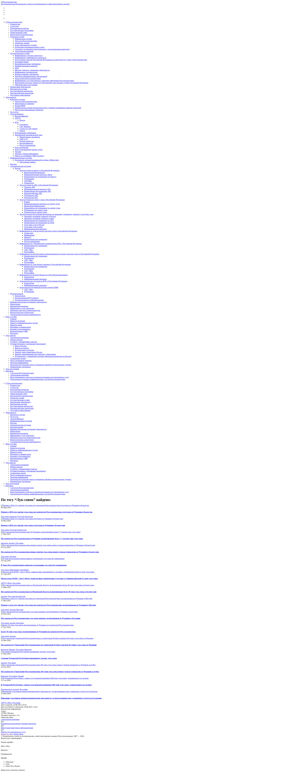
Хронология (29, 183)
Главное (13, 319)
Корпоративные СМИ (19, 331)
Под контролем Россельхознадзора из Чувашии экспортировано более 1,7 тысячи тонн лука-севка (42, 539)
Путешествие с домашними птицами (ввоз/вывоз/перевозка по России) (43, 356)
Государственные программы (21, 30)
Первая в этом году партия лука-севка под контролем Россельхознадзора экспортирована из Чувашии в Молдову (48, 605)
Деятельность (11, 97)
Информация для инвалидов (26, 72)
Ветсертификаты (21, 116)
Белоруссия (21, 530)
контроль (13, 517)
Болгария (20, 623)
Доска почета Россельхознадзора (28, 79)
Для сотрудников (12, 369)
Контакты (14, 333)
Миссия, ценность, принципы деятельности (32, 70)
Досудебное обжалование (20, 95)
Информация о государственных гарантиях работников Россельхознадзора (44, 81)
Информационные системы (21, 158)
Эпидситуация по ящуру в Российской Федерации (39, 170)
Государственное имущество (21, 91)
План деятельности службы (26, 45)
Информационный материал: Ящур (38, 175)
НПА (17, 68)
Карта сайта (18, 734)
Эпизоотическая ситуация (20, 166)
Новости (27, 237)
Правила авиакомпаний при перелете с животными (35, 354)
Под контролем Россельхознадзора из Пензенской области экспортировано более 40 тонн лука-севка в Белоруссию (48, 592)
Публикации (29, 179)
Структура (14, 26)
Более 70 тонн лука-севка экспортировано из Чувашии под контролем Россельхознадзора (38, 632)
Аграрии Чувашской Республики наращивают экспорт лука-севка (29, 658)
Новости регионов (17, 321)
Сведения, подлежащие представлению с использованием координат (42, 49)
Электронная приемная (24, 51)
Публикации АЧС (31, 195)
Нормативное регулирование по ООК (39, 223)
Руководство (15, 24)
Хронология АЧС (31, 198)
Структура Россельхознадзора (22, 373)
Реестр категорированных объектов (29, 110)
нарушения (24, 570)
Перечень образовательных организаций (31, 76)
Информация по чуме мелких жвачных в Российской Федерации (45, 264)
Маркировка (14, 570)
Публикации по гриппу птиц (35, 210)
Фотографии (29, 252)
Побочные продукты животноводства (25, 310)
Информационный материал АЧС (37, 189)
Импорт (12, 650)
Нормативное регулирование (35, 239)
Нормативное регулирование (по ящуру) (40, 177)
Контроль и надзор (17, 99)
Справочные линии (18, 358)
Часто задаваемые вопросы (21, 361)
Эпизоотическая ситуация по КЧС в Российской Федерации (43, 281)
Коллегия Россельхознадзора (21, 35)
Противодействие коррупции (22, 93)
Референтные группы (23, 39)
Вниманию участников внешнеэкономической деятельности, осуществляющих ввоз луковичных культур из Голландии (51, 698)
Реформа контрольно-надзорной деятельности (28, 302)
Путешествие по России (24, 350)
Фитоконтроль (6, 689)
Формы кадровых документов (27, 74)
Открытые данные (22, 43)
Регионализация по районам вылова (29, 300)
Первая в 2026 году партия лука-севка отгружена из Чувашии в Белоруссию (33, 525)
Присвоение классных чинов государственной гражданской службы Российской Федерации (51, 83)
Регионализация (16, 294)
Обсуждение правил (27, 162)
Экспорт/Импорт (17, 114)
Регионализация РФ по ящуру (27, 298)
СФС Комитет (25, 127)
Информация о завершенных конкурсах (30, 58)
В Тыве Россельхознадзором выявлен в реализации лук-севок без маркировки (33, 565)
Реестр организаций (27, 145)
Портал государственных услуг (13, 732)
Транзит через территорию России (28, 352)
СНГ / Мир (28, 250)
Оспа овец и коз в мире (33, 227)
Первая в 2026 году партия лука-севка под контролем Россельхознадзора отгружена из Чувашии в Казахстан (46, 512)
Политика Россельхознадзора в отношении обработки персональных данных (40, 365)
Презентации (20, 296)
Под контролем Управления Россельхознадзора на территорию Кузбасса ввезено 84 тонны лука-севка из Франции (49, 645)
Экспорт (13, 556)
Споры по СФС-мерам (28, 129)
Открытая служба (17, 37)
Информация (29, 235)
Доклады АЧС (29, 187)
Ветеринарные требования (25, 133)
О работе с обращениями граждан (23, 342)
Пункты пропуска (26, 141)
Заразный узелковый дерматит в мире (39, 218)
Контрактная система (18, 89)
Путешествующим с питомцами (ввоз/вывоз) (28, 344)
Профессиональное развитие (26, 66)
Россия (17, 168)
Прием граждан (16, 340)
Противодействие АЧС (33, 193)
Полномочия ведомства (19, 28)
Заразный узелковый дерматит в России (40, 216)
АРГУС (18, 118)
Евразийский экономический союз (28, 135)
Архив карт (28, 233)
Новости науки (16, 325)
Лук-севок (5, 517)
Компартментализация (19, 306)
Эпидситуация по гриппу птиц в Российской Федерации (42, 200)
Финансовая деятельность (20, 87)
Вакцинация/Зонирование (34, 173)
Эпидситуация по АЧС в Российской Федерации (38, 185)
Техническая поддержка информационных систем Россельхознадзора (37, 379)
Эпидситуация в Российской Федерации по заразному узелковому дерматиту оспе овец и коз (56, 214)
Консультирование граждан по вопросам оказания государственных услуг (39, 377)
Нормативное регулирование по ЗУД (38, 221)
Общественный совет (18, 33)
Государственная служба (20, 53)
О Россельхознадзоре (14, 22)
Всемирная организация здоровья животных (18, 724)
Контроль (4, 650)
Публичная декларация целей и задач (29, 47)
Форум (22, 120)
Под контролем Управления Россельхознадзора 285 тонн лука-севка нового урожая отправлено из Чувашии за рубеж (50, 672)
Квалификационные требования (27, 64)
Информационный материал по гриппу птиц (42, 204)
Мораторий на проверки (24, 104)
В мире (27, 202)
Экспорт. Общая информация (26, 154)
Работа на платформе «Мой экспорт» (29, 156)
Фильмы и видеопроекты (20, 329)
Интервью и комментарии (20, 327)
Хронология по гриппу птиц (35, 212)
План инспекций (21, 147)
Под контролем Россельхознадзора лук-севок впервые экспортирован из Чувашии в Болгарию (40, 618)
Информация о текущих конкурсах (28, 56)
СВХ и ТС (23, 139)
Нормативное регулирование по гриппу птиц (42, 208)
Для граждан (11, 335)
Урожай (21, 676)
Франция (27, 650)
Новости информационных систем (24, 323)
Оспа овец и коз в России (34, 225)
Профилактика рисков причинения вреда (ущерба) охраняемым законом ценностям (48, 108)
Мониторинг (15, 304)
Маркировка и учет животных (22, 308)
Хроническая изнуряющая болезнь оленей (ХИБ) (38, 287)
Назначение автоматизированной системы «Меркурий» (37, 160)
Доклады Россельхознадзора (26, 41)
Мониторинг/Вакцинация (34, 206)
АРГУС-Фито (6, 583)
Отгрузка (20, 517)
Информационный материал (35, 229)
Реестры (13, 164)
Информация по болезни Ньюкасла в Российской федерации (43, 275)
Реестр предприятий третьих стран (28, 150)
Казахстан (29, 517)
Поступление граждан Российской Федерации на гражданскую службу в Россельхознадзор (51, 60)
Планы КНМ (20, 106)
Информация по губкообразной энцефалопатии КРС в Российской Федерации (50, 244)
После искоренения (32, 241)
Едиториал (23, 124)
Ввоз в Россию (21, 346)
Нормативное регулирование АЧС (37, 191)
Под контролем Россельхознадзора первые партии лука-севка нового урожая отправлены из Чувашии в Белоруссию (50, 552)
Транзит (18, 152)
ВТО (17, 122)
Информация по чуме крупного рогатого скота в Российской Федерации (48, 231)
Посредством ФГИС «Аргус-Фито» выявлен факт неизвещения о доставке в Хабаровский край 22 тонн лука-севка (49, 579)
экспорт (12, 543)
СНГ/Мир (28, 181)
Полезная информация (19, 363)
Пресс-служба (11, 317)
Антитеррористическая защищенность (25, 315)
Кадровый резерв (22, 62)
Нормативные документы (29, 137)
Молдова (19, 610)
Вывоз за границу (22, 348)
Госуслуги (14, 112)
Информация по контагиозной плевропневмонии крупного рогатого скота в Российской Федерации (59, 254)
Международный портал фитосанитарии (17, 728)
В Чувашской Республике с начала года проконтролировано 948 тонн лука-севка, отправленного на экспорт (46, 685)
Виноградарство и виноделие (22, 312)
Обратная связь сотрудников (26, 85)
